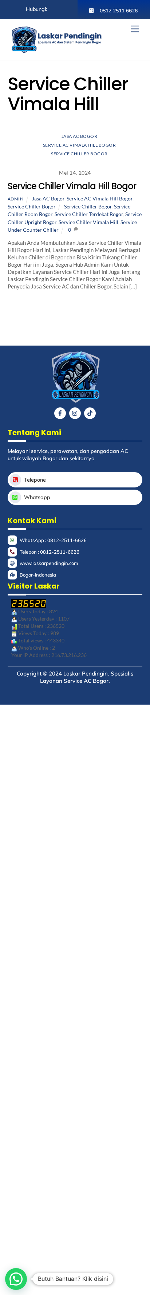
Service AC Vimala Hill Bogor (79, 145)
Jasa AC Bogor (79, 136)
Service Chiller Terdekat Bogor (89, 214)
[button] (16, 1279)
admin (16, 199)
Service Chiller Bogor (79, 153)
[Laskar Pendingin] (57, 50)
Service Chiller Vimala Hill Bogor (72, 186)
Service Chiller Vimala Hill (88, 222)
